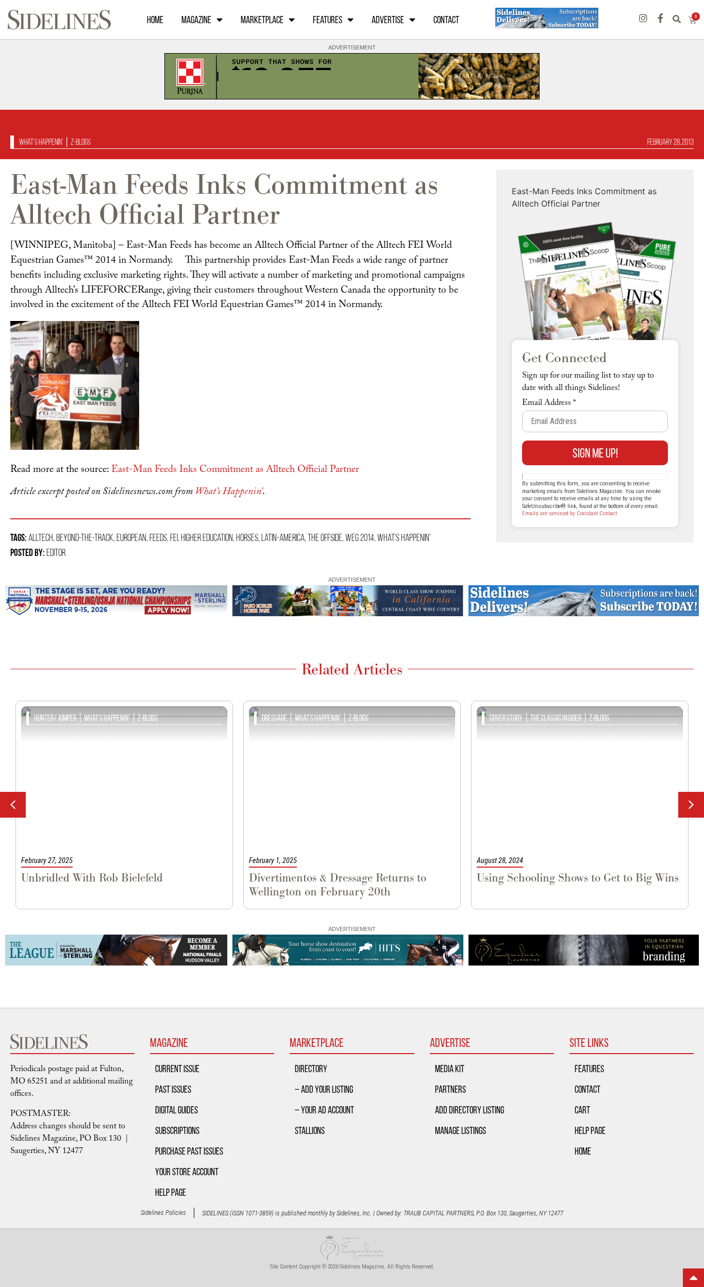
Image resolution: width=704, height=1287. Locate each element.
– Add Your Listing (324, 1089)
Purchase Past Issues (189, 1151)
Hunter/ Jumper (55, 718)
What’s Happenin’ (228, 492)
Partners (450, 1089)
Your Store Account (187, 1171)
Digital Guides (176, 1110)
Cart (582, 1110)
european (131, 537)
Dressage (274, 718)
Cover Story (506, 718)
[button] (691, 805)
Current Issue (177, 1068)
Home (155, 19)
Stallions (310, 1130)
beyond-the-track (84, 537)
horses (247, 537)
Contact (446, 19)
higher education (207, 537)
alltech (40, 537)
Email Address (549, 404)
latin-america (283, 537)
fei (174, 537)
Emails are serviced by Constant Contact (569, 513)
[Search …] (681, 19)
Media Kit (449, 1068)
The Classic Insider (555, 718)
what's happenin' (403, 537)
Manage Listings (460, 1130)
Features (327, 19)
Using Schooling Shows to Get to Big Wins (578, 877)
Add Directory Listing (469, 1110)
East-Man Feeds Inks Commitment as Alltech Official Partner (235, 470)
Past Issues (173, 1089)
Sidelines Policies (163, 1212)
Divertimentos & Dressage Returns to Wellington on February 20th (337, 884)
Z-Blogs (81, 142)
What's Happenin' (41, 142)
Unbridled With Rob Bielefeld (92, 877)
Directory (311, 1068)
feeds (158, 537)
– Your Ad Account (324, 1110)
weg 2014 (359, 537)
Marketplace (262, 19)
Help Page (170, 1192)
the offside (325, 537)
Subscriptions (177, 1130)
